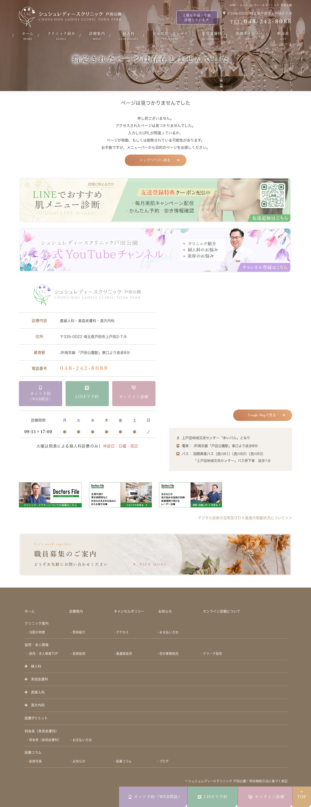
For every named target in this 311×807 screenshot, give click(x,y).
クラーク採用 (212, 653)
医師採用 (79, 653)
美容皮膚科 (212, 36)
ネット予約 (40, 396)
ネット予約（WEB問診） (158, 797)
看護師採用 (124, 653)
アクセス (122, 632)
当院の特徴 (37, 632)
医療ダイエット (249, 36)
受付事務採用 (168, 653)
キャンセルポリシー (129, 611)
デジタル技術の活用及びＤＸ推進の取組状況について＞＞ (245, 518)
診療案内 (97, 36)
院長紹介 (79, 632)
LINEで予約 (215, 797)
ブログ (164, 761)
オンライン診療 (269, 797)
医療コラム (33, 752)
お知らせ (165, 611)
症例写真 (35, 761)
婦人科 (129, 36)
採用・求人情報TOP (43, 653)
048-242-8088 (84, 369)
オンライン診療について (221, 611)
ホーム (28, 36)
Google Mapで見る (262, 415)
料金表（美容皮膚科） (45, 739)
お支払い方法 (168, 632)
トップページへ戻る (155, 160)
